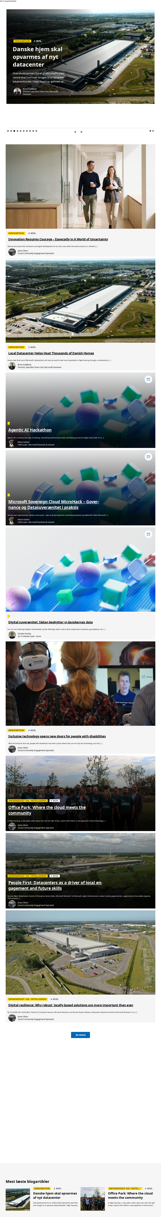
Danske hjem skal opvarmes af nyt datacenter (55, 1195)
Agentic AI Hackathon (30, 430)
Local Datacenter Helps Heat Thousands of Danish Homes (51, 353)
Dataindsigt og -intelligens (34, 41)
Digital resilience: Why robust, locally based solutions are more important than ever (70, 1005)
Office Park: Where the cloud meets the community (47, 810)
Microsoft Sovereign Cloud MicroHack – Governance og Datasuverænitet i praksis (53, 504)
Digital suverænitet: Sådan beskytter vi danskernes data (50, 622)
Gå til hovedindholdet (8, 1)
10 (36, 131)
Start (150, 131)
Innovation (16, 233)
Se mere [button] (81, 1035)
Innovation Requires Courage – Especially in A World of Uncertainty (58, 239)
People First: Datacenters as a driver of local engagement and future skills (55, 885)
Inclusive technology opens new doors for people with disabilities (57, 736)
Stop (153, 131)
